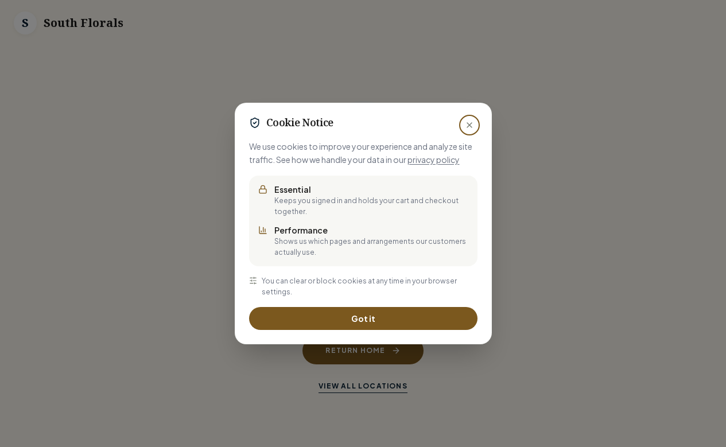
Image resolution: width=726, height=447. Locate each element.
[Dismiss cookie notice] (469, 125)
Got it (363, 318)
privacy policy (433, 159)
